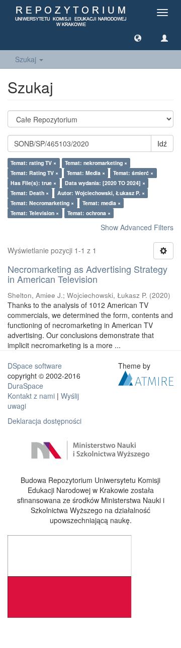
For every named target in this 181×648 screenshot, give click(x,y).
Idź (162, 143)
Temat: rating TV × (33, 163)
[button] (138, 37)
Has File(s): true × (33, 183)
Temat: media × (101, 203)
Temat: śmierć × (133, 173)
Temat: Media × (86, 173)
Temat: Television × (35, 213)
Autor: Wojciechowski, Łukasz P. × (101, 193)
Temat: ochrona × (89, 213)
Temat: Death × (30, 193)
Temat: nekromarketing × (96, 163)
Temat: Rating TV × (34, 173)
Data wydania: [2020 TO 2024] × (105, 183)
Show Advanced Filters (137, 227)
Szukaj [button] (26, 59)
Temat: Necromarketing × (42, 203)
